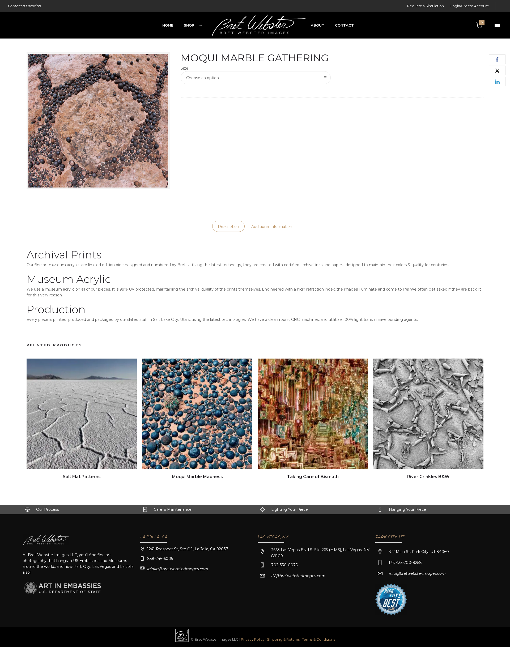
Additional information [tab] (271, 226)
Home (167, 25)
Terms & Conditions (318, 639)
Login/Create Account (469, 6)
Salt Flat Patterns (82, 476)
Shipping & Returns (283, 639)
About (317, 25)
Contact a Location (24, 6)
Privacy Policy (253, 639)
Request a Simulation (425, 6)
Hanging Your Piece (407, 509)
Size (184, 68)
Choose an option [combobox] (202, 77)
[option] (81, 420)
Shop (189, 25)
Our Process (47, 509)
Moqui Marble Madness (197, 476)
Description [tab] (228, 226)
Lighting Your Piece (289, 509)
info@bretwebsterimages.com (417, 573)
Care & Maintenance (173, 509)
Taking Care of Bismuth (313, 476)
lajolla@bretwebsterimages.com (177, 569)
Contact (344, 25)
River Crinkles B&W (428, 476)
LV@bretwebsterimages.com (298, 575)
